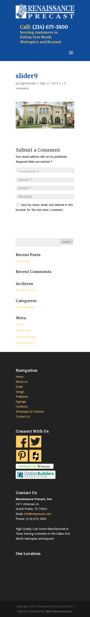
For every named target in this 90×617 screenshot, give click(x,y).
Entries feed (23, 330)
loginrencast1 (28, 83)
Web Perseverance (59, 611)
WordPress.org (25, 342)
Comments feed (26, 336)
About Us (22, 381)
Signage (21, 401)
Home (19, 376)
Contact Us (23, 416)
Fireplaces (22, 396)
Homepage (23, 261)
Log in (20, 324)
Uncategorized (25, 307)
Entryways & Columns (30, 411)
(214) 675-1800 (50, 27)
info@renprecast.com (37, 514)
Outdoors (22, 406)
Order (19, 386)
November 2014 (26, 290)
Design (20, 391)
